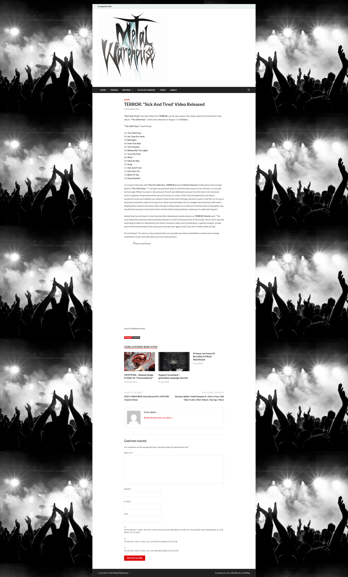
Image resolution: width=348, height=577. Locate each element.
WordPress (235, 573)
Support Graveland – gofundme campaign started (173, 376)
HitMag (246, 573)
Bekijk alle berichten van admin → (159, 417)
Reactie (129, 453)
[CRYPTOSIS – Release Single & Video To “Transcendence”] (139, 362)
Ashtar (136, 337)
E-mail (128, 501)
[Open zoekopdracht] (249, 90)
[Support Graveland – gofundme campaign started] (174, 362)
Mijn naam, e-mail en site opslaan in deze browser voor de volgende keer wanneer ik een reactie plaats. (173, 531)
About (173, 90)
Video (163, 90)
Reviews (126, 90)
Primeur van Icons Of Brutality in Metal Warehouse (204, 356)
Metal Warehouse (121, 573)
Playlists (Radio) (146, 90)
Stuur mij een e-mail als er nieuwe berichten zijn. (151, 551)
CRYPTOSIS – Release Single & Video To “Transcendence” (138, 376)
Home (103, 90)
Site (126, 514)
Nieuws (114, 90)
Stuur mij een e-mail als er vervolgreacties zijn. (151, 542)
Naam (127, 489)
